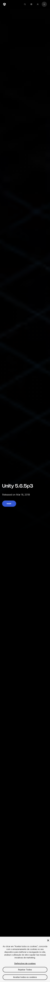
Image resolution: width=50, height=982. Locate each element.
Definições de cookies (25, 963)
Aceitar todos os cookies (25, 977)
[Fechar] (48, 940)
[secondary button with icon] (44, 4)
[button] (9, 504)
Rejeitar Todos (25, 969)
